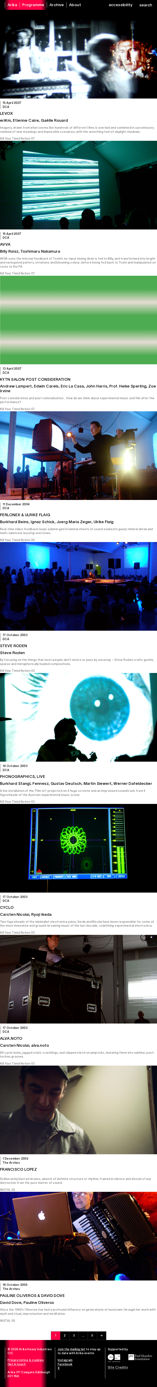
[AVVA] (78, 185)
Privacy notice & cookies (26, 1360)
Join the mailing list (71, 1349)
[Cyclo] (78, 848)
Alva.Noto (11, 1038)
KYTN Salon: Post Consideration (35, 379)
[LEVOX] (78, 54)
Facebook (65, 1364)
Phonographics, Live (22, 776)
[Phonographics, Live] (78, 717)
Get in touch (17, 1364)
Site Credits (118, 1367)
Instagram (65, 1360)
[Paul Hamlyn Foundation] (140, 1357)
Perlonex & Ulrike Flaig (25, 515)
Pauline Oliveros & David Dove (32, 1295)
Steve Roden (13, 646)
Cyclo (7, 907)
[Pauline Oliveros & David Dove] (78, 1236)
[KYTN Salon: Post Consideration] (78, 320)
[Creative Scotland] (114, 1358)
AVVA (5, 244)
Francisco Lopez (18, 1169)
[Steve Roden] (78, 586)
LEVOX (6, 113)
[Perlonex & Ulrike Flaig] (78, 455)
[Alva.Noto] (78, 979)
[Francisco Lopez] (78, 1110)
